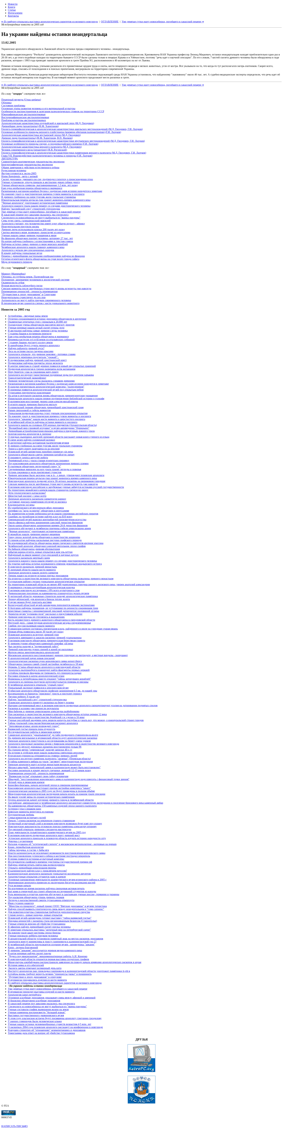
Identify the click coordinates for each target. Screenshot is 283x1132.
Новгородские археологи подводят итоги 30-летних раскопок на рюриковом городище (56, 481)
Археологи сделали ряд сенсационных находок (27, 250)
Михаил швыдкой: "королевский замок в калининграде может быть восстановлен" (54, 767)
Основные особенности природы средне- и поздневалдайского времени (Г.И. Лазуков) (49, 143)
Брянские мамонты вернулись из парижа (30, 811)
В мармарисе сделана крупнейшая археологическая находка (41, 587)
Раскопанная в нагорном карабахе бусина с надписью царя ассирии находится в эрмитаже (51, 191)
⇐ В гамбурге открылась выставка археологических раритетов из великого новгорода (49, 84)
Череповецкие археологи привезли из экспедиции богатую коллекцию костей (51, 882)
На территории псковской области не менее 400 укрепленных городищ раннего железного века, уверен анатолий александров (79, 584)
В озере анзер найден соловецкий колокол (31, 439)
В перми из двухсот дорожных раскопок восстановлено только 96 (44, 746)
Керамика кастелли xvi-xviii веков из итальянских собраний (41, 339)
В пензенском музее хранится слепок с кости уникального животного (40, 303)
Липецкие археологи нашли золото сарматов (33, 572)
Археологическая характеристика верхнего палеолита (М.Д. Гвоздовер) (41, 146)
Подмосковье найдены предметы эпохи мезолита (35, 363)
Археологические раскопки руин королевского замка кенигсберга (45, 661)
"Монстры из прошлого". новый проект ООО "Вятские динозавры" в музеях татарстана (57, 906)
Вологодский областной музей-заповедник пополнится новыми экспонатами (51, 605)
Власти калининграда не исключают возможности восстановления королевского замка (56, 853)
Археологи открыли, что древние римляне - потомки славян (41, 354)
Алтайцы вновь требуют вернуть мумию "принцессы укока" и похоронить (50, 974)
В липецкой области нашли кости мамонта (32, 569)
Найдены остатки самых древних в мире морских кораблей (34, 244)
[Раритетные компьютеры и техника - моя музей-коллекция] (141, 1071)
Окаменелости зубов (12, 282)
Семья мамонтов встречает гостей (27, 817)
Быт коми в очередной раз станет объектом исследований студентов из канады (52, 891)
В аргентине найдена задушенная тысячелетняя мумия (38, 442)
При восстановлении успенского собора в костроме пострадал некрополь (49, 856)
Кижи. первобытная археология (26, 847)
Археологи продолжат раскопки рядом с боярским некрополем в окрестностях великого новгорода (63, 743)
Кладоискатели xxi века (21, 504)
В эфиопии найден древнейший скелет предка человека (39, 926)
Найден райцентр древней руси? (26, 348)
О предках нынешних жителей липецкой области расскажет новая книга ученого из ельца (58, 436)
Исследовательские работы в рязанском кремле (34, 732)
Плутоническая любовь (21, 814)
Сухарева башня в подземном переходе (30, 333)
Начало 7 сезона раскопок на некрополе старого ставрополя (41, 820)
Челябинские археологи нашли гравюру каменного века (32, 247)
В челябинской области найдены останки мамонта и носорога (42, 422)
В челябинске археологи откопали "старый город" (36, 684)
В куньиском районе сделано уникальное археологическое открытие (46, 581)
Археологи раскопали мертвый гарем (29, 557)
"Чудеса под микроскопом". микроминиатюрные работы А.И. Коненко (47, 956)
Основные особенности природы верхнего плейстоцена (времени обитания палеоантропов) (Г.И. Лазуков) (61, 132)
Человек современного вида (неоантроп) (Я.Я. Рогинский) (34, 149)
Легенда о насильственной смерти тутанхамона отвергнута (41, 900)
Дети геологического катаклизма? (27, 493)
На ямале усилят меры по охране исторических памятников (41, 797)
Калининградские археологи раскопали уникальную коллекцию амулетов (49, 873)
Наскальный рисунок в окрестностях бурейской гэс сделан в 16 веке (46, 717)
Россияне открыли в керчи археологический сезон (36, 676)
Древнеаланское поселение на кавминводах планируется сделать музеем (48, 593)
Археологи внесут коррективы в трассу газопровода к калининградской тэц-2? (52, 941)
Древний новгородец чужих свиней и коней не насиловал (40, 649)
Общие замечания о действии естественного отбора (30, 167)
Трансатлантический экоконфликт (27, 377)
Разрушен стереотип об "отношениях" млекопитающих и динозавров (46, 1030)
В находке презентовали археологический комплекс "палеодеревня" (46, 386)
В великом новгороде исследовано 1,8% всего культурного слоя (43, 590)
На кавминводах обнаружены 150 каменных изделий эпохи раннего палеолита (52, 805)
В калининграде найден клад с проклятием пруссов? (37, 870)
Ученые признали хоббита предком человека (33, 935)
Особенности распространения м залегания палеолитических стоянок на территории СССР (52, 111)
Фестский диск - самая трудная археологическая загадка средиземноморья (49, 622)
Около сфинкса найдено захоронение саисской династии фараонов (45, 522)
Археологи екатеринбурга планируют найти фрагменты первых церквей (49, 670)
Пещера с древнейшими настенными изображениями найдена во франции (43, 256)
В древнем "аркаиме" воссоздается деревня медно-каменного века (45, 950)
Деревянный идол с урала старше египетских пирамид (38, 460)
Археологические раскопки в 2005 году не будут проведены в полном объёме (51, 791)
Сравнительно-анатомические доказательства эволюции (33, 161)
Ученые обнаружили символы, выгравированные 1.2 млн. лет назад (39, 185)
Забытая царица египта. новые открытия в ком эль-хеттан (40, 552)
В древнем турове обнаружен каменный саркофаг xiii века (40, 643)
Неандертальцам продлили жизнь (20, 226)
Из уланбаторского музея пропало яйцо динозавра (36, 507)
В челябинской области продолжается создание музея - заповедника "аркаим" (51, 944)
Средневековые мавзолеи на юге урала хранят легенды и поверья (44, 469)
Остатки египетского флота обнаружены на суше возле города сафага (40, 259)
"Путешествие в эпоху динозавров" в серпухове (35, 977)
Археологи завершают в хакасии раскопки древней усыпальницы (45, 637)
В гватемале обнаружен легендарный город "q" (34, 466)
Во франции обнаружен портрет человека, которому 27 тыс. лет (37, 238)
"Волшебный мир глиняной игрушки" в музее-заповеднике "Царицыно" (48, 428)
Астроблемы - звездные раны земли (28, 315)
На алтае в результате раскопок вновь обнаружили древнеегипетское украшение (53, 395)
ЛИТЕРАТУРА (9, 158)
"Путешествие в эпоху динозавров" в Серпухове (28, 294)
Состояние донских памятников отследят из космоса (37, 501)
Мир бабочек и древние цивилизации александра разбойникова (43, 711)
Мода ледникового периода (16, 262)
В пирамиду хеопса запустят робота (28, 457)
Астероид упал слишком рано (24, 808)
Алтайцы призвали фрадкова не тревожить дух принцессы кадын (44, 673)
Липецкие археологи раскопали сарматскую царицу (37, 498)
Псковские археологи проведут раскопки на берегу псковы (41, 702)
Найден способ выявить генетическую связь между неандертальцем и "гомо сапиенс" (56, 909)
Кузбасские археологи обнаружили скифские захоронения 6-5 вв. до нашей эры (52, 690)
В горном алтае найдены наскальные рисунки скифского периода (45, 540)
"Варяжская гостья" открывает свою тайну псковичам (38, 776)
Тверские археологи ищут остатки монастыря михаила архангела (44, 764)
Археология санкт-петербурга (24, 994)
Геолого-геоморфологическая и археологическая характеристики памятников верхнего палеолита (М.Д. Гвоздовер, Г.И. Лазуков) (73, 152)
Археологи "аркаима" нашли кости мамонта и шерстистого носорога (46, 419)
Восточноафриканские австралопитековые (25, 117)
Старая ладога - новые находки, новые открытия (35, 915)
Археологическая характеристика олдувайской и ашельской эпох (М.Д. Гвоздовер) (47, 123)
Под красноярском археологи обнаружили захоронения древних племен (48, 463)
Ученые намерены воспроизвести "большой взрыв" (37, 1012)
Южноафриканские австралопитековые (23, 114)
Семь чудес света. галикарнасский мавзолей (26, 220)
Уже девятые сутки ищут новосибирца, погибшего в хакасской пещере (41, 211)
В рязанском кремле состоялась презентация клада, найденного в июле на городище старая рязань (63, 628)
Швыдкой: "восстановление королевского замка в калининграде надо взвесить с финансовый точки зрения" (68, 779)
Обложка (6, 102)
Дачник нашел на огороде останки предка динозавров (38, 575)
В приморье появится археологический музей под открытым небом (46, 389)
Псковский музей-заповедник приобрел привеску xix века (40, 451)
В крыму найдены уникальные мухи (21, 253)
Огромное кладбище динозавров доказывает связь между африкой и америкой (51, 997)
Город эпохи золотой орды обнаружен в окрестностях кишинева (44, 537)
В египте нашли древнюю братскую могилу (32, 404)
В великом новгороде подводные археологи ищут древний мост (44, 835)
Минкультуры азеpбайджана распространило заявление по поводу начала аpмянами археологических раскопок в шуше (74, 962)
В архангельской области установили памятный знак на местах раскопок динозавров (55, 938)
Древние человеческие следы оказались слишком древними (41, 380)
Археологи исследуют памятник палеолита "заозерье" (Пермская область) (49, 758)
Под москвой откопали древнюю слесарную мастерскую (39, 829)
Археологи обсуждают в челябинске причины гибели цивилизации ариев (49, 528)
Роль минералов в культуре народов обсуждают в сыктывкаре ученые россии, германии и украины (63, 894)
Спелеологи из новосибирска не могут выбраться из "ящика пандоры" (40, 217)
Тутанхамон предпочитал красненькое (29, 392)
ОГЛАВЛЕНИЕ (110, 84)
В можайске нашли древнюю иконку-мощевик (34, 534)
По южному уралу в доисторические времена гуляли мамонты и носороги (43, 194)
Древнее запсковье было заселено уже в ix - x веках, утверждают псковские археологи (56, 475)
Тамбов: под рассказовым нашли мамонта (31, 625)
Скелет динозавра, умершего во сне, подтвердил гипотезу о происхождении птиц (47, 179)
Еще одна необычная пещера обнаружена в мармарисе (31, 188)
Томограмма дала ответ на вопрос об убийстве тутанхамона (41, 1033)
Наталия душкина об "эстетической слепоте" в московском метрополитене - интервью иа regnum (62, 844)
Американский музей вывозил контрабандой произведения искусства (47, 519)
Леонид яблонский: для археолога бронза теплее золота (39, 599)
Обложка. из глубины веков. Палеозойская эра (27, 276)
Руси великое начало (19, 885)
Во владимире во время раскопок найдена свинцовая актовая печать (46, 888)
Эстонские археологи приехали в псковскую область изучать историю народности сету (57, 838)
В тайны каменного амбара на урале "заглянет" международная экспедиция (50, 761)
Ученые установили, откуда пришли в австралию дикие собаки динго (40, 182)
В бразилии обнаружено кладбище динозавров (34, 1000)
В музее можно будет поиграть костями (30, 602)
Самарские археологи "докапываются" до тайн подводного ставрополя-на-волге (53, 735)
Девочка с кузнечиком (20, 841)
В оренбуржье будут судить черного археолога (34, 345)
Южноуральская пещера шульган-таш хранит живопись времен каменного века (45, 200)
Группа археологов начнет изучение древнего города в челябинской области (51, 799)
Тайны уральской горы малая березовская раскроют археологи (43, 723)
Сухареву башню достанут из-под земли (30, 342)
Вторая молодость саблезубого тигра (21, 285)
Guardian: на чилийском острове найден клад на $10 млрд (40, 516)
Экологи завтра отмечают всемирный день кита (34, 968)
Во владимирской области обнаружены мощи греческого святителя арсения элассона (55, 543)
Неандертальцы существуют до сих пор (23, 297)
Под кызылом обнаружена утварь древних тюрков (36, 897)
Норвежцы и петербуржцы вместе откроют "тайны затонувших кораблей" (49, 678)
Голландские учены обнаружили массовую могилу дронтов (41, 324)
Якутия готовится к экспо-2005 (18, 173)
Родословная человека (13, 170)
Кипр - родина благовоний (23, 947)
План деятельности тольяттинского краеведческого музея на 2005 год (47, 832)
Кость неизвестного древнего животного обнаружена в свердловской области (51, 619)
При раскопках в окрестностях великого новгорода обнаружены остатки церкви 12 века (57, 714)
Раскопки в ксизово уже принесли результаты (33, 708)
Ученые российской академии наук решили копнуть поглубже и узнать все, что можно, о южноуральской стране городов (76, 720)
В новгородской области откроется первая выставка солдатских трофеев (48, 959)
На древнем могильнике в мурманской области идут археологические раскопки (52, 738)
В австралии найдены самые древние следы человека (38, 330)
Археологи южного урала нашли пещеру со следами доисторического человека (45, 205)
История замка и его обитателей (26, 965)
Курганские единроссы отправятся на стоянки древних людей (42, 755)
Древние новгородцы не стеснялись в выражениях (36, 617)
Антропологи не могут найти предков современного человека (36, 300)
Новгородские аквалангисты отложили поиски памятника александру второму (52, 826)
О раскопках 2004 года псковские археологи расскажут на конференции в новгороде (55, 1027)
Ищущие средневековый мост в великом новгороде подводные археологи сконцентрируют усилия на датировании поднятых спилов (83, 705)
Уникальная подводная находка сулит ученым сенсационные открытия (47, 413)
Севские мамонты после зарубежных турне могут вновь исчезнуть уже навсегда (46, 288)
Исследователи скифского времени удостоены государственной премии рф (50, 861)
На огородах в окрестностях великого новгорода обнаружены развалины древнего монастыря (60, 578)
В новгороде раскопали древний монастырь (32, 566)
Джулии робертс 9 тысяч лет (24, 696)
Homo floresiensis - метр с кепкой (19, 176)
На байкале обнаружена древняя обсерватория (34, 549)
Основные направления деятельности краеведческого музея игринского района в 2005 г (57, 879)
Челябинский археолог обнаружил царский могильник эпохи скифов (47, 546)
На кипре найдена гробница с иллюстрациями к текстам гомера (37, 241)
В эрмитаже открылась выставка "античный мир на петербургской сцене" (49, 929)
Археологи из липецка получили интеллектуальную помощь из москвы (48, 681)
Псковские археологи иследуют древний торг (33, 634)
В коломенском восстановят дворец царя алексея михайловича (43, 401)
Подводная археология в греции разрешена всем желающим (41, 369)
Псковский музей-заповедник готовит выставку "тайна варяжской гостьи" (50, 918)
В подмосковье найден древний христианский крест (37, 360)
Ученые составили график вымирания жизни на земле (38, 1009)
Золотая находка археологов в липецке (29, 434)
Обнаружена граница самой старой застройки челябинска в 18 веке (46, 664)
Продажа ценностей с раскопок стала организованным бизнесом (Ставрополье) (52, 921)
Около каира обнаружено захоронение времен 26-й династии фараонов (48, 525)
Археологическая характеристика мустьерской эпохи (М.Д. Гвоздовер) (41, 135)
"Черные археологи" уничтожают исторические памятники (34, 203)
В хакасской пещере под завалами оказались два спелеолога (34, 214)
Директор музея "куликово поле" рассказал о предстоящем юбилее (45, 614)
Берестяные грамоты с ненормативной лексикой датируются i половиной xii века (53, 611)
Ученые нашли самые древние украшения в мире (29, 235)
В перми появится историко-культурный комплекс (36, 859)
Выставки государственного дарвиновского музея (36, 1015)
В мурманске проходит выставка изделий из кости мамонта (41, 991)
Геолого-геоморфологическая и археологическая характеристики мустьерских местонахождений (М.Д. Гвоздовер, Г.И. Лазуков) (73, 141)
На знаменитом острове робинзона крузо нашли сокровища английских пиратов (53, 513)
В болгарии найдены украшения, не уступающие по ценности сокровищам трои (53, 608)
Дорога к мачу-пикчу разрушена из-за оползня (33, 448)
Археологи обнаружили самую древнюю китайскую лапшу (41, 454)
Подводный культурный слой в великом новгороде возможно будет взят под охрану (55, 823)
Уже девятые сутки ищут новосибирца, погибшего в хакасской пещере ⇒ (163, 84)
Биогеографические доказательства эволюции (27, 164)
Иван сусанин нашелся (21, 903)
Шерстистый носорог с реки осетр (27, 496)
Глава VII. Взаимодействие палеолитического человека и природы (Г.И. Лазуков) (46, 155)
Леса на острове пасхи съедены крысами (30, 351)
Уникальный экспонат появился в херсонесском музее (38, 687)
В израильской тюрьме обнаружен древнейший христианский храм (46, 407)
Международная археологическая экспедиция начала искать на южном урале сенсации (56, 794)
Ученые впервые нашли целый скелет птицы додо (36, 327)
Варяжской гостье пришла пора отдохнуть (31, 729)
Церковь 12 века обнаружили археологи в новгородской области (44, 667)
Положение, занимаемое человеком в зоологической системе (35, 279)
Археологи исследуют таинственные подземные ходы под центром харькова (51, 375)
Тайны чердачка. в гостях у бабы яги (28, 850)
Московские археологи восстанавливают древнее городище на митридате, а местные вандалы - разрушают (68, 655)
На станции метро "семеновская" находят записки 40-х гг (40, 749)
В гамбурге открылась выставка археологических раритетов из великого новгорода (55, 982)
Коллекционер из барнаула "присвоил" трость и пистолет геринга (45, 693)
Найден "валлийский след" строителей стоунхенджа (30, 208)
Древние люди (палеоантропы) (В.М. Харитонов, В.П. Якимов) (37, 138)
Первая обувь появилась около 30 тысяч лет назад (35, 631)
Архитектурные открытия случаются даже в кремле (37, 876)
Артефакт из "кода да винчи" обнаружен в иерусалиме (38, 510)
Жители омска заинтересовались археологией (33, 652)
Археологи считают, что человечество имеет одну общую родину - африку (43, 223)
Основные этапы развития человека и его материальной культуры (38, 108)
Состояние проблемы (13, 105)
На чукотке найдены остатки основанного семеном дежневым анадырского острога (55, 563)
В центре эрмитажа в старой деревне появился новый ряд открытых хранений (52, 366)
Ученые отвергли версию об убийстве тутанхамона (36, 923)
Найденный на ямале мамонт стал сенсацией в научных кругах (43, 555)
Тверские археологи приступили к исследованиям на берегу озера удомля (49, 740)
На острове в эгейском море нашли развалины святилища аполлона (46, 752)
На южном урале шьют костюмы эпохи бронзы (34, 932)
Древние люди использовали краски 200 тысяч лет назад (33, 229)
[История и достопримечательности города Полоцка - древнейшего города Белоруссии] (141, 1102)
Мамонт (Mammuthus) (13, 273)
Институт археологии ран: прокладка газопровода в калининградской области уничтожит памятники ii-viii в (69, 971)
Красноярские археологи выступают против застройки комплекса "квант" (49, 788)
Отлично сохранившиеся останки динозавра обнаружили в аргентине (47, 318)
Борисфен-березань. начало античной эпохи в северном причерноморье (48, 785)
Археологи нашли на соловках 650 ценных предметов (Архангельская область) (52, 425)
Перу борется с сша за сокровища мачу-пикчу (33, 372)
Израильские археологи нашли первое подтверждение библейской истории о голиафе (56, 398)
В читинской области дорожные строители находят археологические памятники (53, 596)
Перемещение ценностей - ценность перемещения (29, 291)
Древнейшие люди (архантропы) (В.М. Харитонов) (30, 126)
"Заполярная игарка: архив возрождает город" (33, 726)
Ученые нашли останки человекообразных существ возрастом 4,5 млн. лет (49, 1024)
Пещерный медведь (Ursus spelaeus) (21, 99)
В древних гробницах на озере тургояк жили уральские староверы (38, 197)
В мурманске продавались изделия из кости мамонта (37, 980)
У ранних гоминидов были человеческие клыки (35, 1021)
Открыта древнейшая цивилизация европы (32, 867)
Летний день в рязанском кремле (26, 782)
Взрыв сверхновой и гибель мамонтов (29, 410)
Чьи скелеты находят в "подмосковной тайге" (33, 646)
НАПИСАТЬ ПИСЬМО (14, 1126)
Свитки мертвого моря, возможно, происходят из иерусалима (35, 232)
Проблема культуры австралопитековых (23, 120)
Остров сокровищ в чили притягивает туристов (34, 472)
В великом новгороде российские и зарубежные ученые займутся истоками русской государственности (66, 487)
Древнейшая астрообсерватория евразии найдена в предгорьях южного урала (51, 431)
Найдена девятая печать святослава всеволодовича (36, 864)
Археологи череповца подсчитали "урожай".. (33, 357)
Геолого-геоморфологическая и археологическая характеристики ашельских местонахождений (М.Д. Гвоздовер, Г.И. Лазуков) (72, 129)
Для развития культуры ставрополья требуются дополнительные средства (49, 912)
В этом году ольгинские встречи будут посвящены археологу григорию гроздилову (55, 1018)
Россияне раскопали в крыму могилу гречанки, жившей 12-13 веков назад (49, 770)
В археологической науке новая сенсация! (31, 658)
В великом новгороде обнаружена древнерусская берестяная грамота (46, 640)
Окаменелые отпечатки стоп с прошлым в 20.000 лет (37, 321)
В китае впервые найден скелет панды (29, 953)
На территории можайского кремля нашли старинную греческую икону (48, 490)
